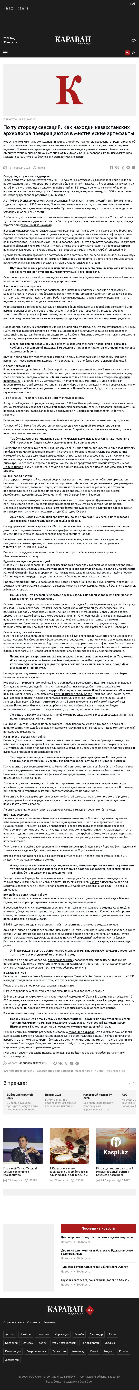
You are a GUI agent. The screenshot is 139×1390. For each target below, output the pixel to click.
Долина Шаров (13, 466)
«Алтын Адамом (94, 604)
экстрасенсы (49, 985)
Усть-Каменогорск (64, 1342)
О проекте (33, 1322)
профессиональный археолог (95, 314)
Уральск (110, 1342)
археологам (27, 191)
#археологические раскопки (54, 1070)
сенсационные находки (36, 224)
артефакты (65, 530)
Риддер (108, 1351)
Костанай (11, 1342)
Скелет (94, 881)
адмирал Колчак (105, 757)
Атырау (28, 1342)
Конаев (123, 1351)
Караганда (62, 1334)
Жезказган (12, 1359)
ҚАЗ (133, 3)
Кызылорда (13, 1351)
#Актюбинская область (18, 1070)
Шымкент (43, 1334)
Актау (42, 1342)
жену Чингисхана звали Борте (73, 693)
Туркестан (59, 1351)
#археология (83, 1070)
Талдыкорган (90, 1342)
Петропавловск (36, 1351)
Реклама (49, 1322)
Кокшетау (78, 1351)
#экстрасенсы (116, 1070)
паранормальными (60, 959)
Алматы (25, 1334)
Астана (10, 1334)
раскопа (51, 249)
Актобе (79, 1334)
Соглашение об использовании (100, 1376)
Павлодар (96, 1334)
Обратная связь (13, 1322)
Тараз (112, 1334)
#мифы (99, 1070)
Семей (94, 1351)
